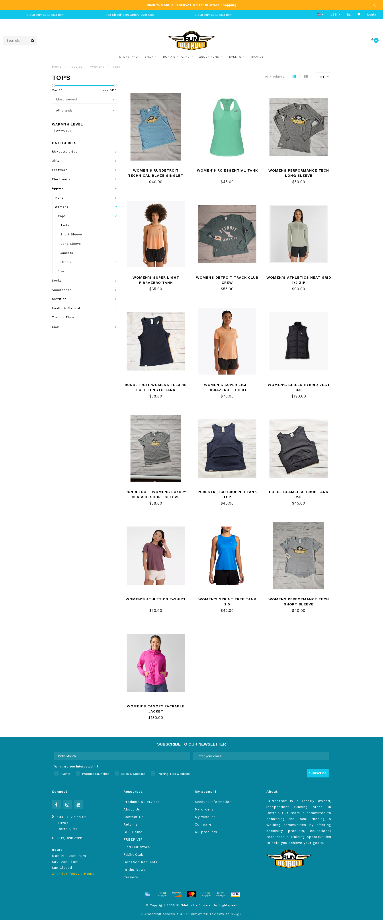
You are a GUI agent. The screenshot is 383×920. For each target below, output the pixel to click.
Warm (63, 131)
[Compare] (349, 14)
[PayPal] (206, 894)
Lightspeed (228, 905)
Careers (130, 877)
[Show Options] (186, 756)
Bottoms (65, 262)
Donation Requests (140, 862)
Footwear (59, 170)
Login (371, 14)
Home (56, 66)
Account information (213, 802)
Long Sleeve (71, 243)
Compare (203, 824)
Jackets (67, 252)
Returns (130, 824)
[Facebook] (56, 804)
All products (206, 832)
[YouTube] (78, 804)
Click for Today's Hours (73, 874)
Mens (59, 197)
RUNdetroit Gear (65, 151)
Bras (61, 271)
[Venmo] (220, 894)
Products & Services (141, 802)
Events (235, 56)
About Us (131, 809)
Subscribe (317, 773)
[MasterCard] (191, 894)
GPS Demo (133, 832)
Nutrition (59, 299)
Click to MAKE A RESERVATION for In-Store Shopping (191, 5)
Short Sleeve (71, 234)
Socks (57, 280)
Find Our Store (136, 847)
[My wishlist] (359, 14)
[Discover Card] (176, 894)
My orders (204, 809)
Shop (149, 56)
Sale (55, 326)
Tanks (65, 225)
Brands (257, 56)
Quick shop (158, 168)
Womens (62, 206)
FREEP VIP (133, 840)
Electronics (61, 179)
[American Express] (147, 894)
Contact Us (133, 817)
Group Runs (209, 56)
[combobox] (121, 756)
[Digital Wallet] (162, 894)
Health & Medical (66, 308)
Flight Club (133, 855)
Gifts (56, 160)
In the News (134, 870)
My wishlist (205, 817)
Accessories (62, 290)
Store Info (128, 56)
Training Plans (63, 317)
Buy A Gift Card (176, 56)
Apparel (58, 188)
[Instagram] (67, 804)
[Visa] (235, 894)
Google (236, 914)
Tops (62, 216)
